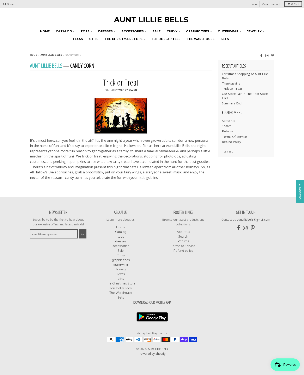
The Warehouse (200, 39)
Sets (225, 39)
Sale (156, 31)
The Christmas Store (123, 39)
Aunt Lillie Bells (151, 19)
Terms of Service (234, 136)
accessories (132, 31)
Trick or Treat (120, 82)
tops (85, 31)
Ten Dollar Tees (166, 39)
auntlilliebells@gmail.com (253, 219)
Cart (295, 4)
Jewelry (254, 31)
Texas (78, 39)
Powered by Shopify (152, 354)
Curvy (172, 31)
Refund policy (231, 142)
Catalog (64, 31)
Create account (271, 4)
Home (45, 31)
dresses (105, 31)
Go (82, 233)
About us (228, 121)
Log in (253, 4)
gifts (93, 39)
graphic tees (197, 31)
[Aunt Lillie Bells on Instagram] (266, 55)
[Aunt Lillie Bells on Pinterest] (272, 55)
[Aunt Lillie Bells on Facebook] (261, 55)
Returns (227, 131)
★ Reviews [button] (300, 191)
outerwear (228, 31)
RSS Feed (227, 151)
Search (226, 126)
